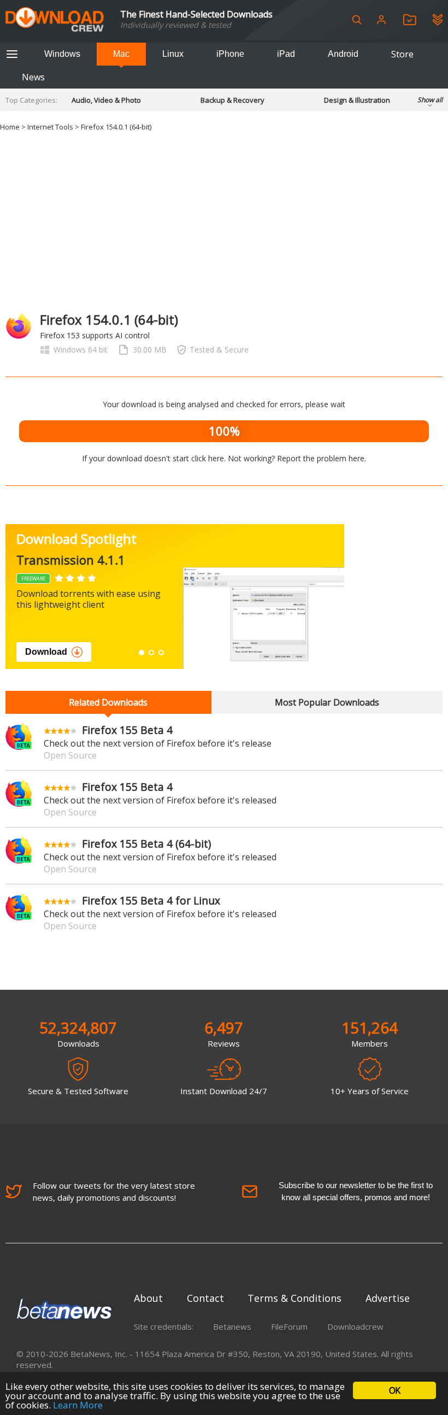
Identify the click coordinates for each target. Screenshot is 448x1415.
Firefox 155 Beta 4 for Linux (151, 900)
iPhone (230, 53)
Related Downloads (108, 702)
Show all (430, 99)
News (33, 77)
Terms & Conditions (294, 1298)
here (356, 458)
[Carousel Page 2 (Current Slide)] (151, 652)
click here (207, 458)
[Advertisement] (224, 220)
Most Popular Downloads (327, 702)
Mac (121, 53)
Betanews (232, 1326)
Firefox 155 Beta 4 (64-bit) (146, 843)
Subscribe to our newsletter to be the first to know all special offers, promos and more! (356, 1191)
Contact (205, 1298)
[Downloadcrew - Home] (54, 19)
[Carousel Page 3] (161, 652)
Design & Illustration (357, 100)
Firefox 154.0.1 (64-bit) (116, 127)
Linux (173, 53)
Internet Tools (50, 127)
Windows (62, 53)
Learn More (78, 1405)
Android (343, 53)
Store (402, 54)
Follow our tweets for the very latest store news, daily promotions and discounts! (114, 1191)
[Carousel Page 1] (141, 652)
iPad (286, 53)
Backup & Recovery (232, 100)
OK (394, 1390)
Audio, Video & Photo (106, 100)
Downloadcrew (355, 1326)
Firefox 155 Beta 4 (127, 730)
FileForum (289, 1326)
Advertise (388, 1298)
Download (226, 651)
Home (10, 127)
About (148, 1298)
